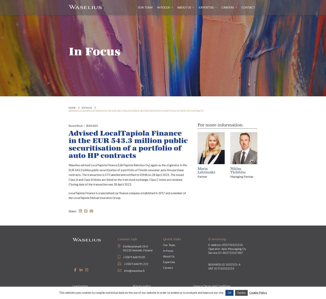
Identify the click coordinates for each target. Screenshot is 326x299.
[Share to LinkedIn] (80, 211)
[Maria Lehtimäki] (211, 147)
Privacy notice (142, 286)
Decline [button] (241, 292)
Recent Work (76, 125)
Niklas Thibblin (238, 171)
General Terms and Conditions (212, 286)
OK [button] (229, 292)
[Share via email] (91, 211)
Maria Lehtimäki (206, 171)
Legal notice (80, 286)
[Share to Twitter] (85, 211)
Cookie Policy (258, 292)
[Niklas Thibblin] (243, 147)
